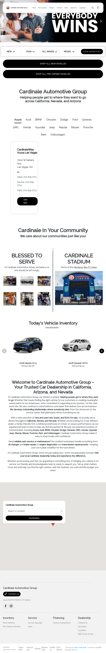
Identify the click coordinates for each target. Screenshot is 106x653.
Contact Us (13, 594)
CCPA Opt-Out (59, 648)
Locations (82, 630)
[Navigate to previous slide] (2, 21)
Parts (30, 627)
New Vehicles (9, 623)
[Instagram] (11, 605)
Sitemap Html (45, 648)
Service (32, 617)
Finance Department (62, 623)
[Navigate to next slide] (104, 21)
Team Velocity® (80, 647)
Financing (58, 617)
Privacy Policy (21, 648)
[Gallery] (53, 21)
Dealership (84, 617)
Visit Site (25, 201)
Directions (82, 627)
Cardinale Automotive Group (9, 648)
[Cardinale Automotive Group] (17, 7)
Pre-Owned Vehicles (12, 627)
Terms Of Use (29, 648)
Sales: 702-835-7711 (27, 177)
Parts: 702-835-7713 (27, 190)
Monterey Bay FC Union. (85, 267)
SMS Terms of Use (85, 634)
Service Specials (35, 623)
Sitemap (38, 648)
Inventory (8, 617)
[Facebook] (5, 605)
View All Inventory (52, 327)
